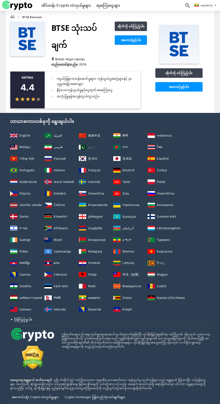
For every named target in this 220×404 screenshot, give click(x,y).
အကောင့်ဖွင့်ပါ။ (131, 40)
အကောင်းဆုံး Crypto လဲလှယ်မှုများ (35, 397)
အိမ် (12, 17)
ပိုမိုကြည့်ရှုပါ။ (22, 319)
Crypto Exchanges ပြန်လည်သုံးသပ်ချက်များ (95, 397)
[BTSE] (179, 62)
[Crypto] (32, 339)
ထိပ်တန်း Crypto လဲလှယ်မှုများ (66, 5)
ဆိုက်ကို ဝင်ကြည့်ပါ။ (131, 26)
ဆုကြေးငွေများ (108, 5)
